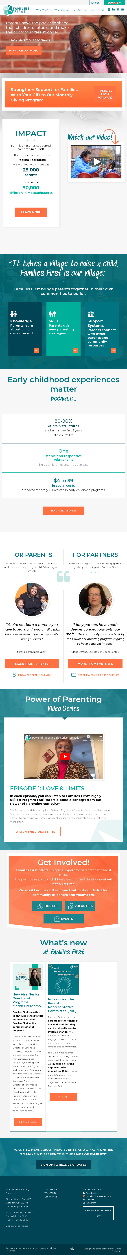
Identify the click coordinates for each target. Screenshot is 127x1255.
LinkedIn (90, 1199)
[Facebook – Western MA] (84, 1196)
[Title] (122, 9)
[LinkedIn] (113, 9)
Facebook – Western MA (98, 1196)
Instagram (91, 1202)
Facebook (91, 1193)
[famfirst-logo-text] (21, 10)
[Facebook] (109, 9)
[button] (97, 2)
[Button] (36, 350)
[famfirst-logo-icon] (8, 10)
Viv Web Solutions (116, 1249)
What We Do (50, 1193)
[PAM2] (63, 756)
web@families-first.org (17, 1226)
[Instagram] (118, 9)
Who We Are (50, 1189)
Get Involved (50, 1196)
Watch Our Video (25, 50)
